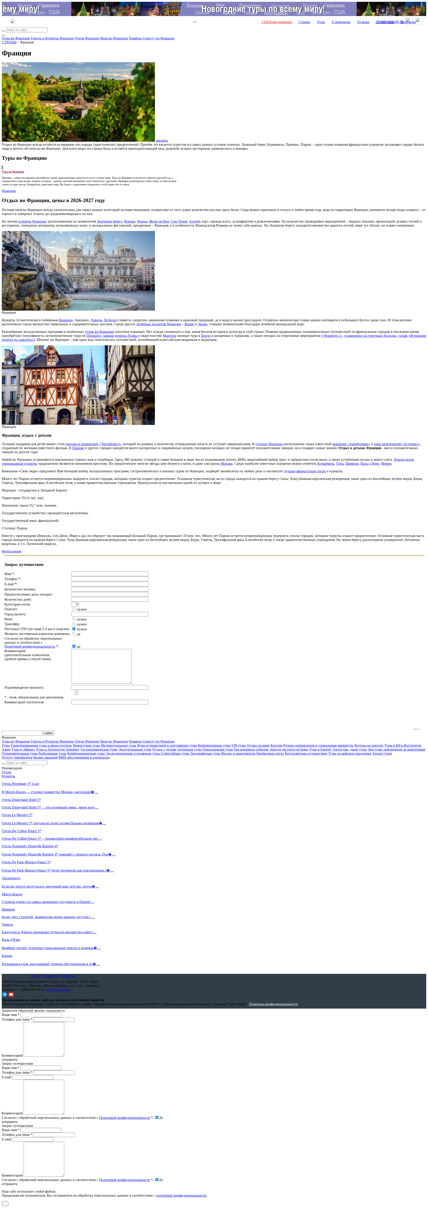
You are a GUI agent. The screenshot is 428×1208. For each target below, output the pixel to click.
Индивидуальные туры (118, 745)
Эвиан (202, 324)
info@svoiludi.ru (58, 989)
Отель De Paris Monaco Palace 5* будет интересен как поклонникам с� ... (57, 870)
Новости (50, 976)
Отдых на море (258, 745)
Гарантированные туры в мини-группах (41, 745)
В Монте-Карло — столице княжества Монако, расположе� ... (50, 792)
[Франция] (78, 309)
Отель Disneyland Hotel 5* (21, 800)
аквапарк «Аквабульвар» (351, 444)
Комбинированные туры (86, 753)
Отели (6, 772)
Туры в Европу (320, 749)
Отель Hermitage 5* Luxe (20, 784)
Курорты (8, 776)
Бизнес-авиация (45, 757)
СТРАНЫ (9, 42)
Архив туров (382, 753)
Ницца (142, 221)
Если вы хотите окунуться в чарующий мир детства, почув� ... (50, 886)
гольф (402, 336)
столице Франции (269, 444)
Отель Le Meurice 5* (17, 815)
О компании (341, 22)
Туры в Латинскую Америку (58, 749)
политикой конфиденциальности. (181, 1195)
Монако (227, 463)
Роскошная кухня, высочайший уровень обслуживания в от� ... (51, 964)
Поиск (36, 976)
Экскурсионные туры (134, 749)
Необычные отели (270, 753)
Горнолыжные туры (218, 749)
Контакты (408, 22)
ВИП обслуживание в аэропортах (84, 757)
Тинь (340, 463)
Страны (304, 22)
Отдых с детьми (164, 749)
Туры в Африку (23, 749)
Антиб (194, 221)
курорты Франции (32, 221)
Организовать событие (251, 749)
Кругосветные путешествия (306, 753)
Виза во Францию (114, 38)
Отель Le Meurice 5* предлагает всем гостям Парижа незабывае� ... (54, 823)
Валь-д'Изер (11, 940)
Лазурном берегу (110, 221)
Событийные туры (175, 753)
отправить (9, 1184)
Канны (130, 221)
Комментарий (12, 1055)
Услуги (7, 757)
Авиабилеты (23, 757)
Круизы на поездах (368, 745)
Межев (386, 463)
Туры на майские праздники (349, 753)
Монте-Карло (12, 894)
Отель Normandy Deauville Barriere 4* (30, 846)
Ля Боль (110, 320)
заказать (162, 140)
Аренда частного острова (289, 749)
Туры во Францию (16, 38)
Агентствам (385, 22)
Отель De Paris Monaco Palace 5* (26, 862)
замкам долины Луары (120, 336)
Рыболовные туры (52, 753)
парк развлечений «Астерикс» (397, 444)
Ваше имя (10, 1015)
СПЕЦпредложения (276, 22)
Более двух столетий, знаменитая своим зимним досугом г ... (48, 917)
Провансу (94, 336)
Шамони (352, 463)
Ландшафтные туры (205, 753)
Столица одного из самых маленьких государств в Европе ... (48, 902)
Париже (78, 448)
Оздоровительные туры (20, 753)
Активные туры (189, 749)
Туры (321, 22)
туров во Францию (99, 332)
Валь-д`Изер (369, 463)
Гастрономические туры (98, 749)
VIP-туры (238, 745)
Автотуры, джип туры (350, 749)
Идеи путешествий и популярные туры (167, 745)
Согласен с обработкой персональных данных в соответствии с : (78, 1118)
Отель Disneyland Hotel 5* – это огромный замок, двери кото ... (50, 807)
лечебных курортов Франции (158, 324)
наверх (416, 729)
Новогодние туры (86, 745)
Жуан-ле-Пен (159, 221)
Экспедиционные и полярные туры (133, 753)
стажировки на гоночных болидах (370, 336)
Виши (189, 324)
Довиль (96, 320)
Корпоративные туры (214, 745)
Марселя (169, 336)
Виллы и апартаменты (238, 753)
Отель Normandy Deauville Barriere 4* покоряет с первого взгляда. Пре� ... (58, 854)
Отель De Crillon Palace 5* (21, 831)
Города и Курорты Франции (52, 38)
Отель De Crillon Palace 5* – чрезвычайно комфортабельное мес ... (52, 838)
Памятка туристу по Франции (152, 38)
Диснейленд (11, 878)
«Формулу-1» (332, 336)
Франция (9, 191)
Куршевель (325, 463)
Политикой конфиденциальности (29, 646)
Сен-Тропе (179, 221)
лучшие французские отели (305, 471)
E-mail (6, 1077)
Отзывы (363, 22)
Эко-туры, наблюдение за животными (396, 749)
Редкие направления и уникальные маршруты (318, 745)
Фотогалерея (11, 551)
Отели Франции (87, 38)
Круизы (276, 745)
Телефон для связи (17, 1019)
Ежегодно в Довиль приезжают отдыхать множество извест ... (49, 932)
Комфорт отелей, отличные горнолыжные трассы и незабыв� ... (51, 948)
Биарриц (66, 320)
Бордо (205, 336)
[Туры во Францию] (2, 167)
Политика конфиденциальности (273, 1004)
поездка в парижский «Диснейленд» (93, 444)
